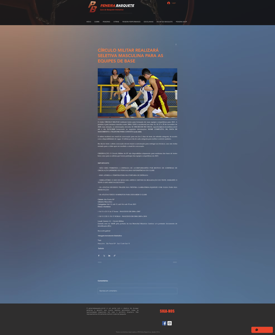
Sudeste (101, 250)
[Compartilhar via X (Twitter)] (104, 257)
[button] (106, 22)
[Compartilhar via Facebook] (99, 257)
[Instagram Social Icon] (169, 325)
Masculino (101, 245)
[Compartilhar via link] (115, 257)
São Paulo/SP (111, 245)
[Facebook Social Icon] (164, 325)
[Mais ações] (176, 44)
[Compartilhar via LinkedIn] (109, 257)
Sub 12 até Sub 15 (123, 245)
